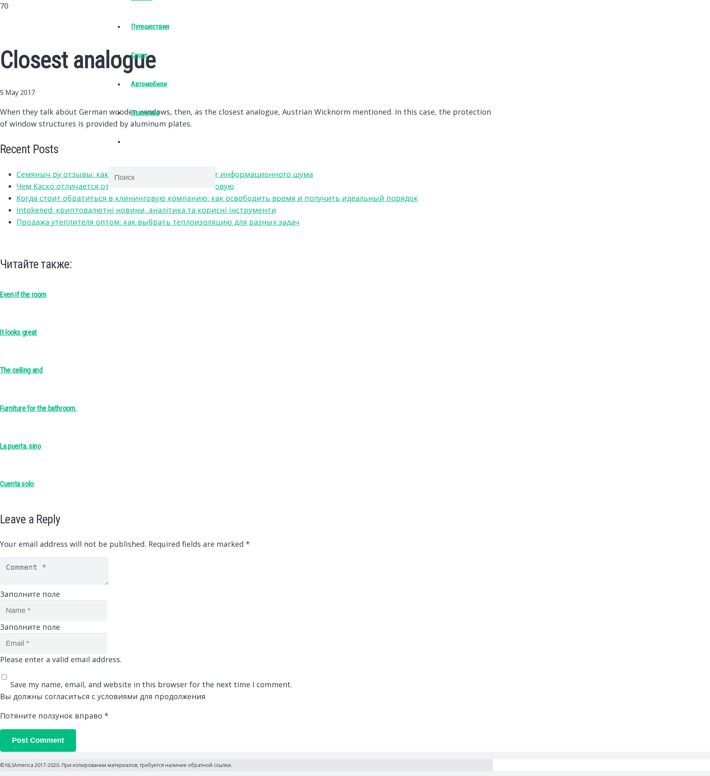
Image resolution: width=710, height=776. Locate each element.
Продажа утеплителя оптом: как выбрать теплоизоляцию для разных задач (158, 222)
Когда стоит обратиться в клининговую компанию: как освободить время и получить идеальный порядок (217, 198)
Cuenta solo (17, 483)
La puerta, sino (20, 446)
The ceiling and (21, 370)
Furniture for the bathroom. (38, 408)
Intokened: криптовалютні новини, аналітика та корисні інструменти (146, 210)
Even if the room (23, 294)
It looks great (18, 332)
